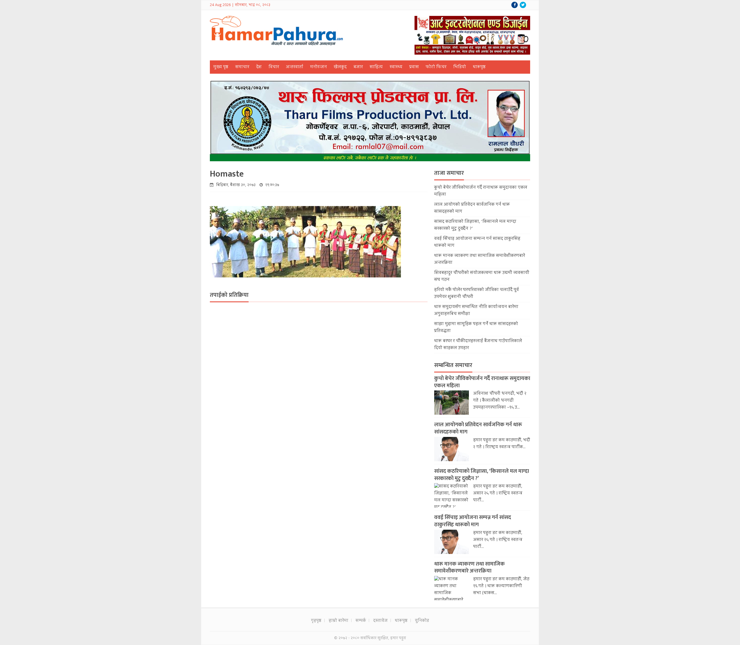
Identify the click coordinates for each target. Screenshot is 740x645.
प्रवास (414, 67)
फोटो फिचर (436, 67)
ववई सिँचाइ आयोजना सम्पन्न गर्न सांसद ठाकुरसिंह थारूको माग (472, 521)
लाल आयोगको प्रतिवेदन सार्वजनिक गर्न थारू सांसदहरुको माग (478, 428)
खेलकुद (340, 67)
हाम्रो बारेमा (338, 621)
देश (259, 67)
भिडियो (459, 67)
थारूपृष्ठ (479, 67)
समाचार (242, 67)
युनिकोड (422, 621)
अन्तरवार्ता (294, 67)
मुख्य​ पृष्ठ (220, 67)
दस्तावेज (380, 621)
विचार (274, 67)
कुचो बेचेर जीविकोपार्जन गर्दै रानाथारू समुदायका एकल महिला (482, 382)
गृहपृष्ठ (316, 621)
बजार (358, 67)
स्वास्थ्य (396, 67)
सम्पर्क (361, 621)
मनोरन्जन (318, 67)
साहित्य (376, 67)
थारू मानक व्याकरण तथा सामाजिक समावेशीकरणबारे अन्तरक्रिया (469, 567)
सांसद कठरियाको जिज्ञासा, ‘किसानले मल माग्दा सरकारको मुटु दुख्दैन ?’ (481, 475)
